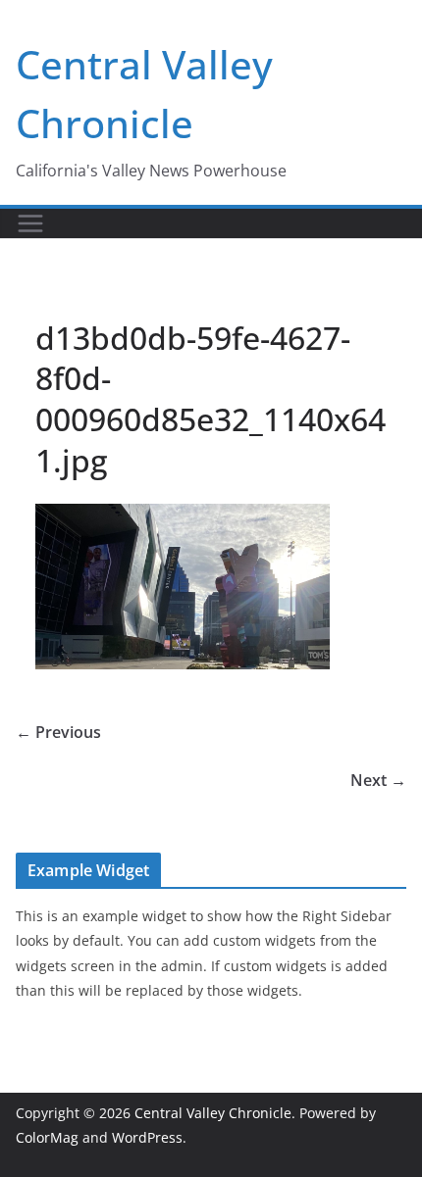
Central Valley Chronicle (212, 1112)
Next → (378, 780)
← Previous (58, 732)
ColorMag (47, 1137)
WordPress (147, 1137)
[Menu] (30, 223)
